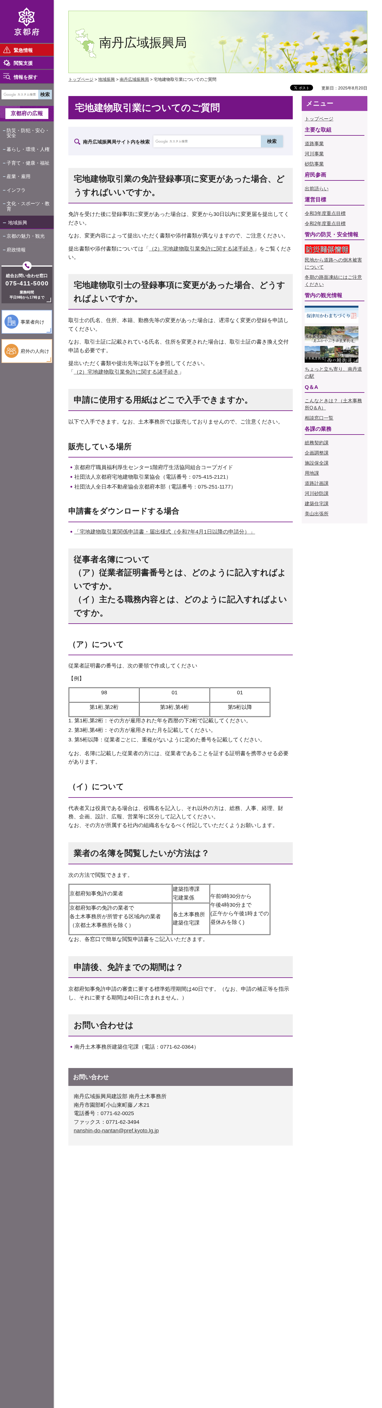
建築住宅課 (317, 503)
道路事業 (314, 143)
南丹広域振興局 (134, 79)
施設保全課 (317, 463)
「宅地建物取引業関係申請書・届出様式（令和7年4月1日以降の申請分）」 (164, 532)
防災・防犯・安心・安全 (28, 133)
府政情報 (16, 249)
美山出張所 (317, 513)
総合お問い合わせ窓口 (27, 275)
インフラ (16, 190)
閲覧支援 (23, 63)
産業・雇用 (18, 176)
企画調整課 (317, 452)
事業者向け (32, 321)
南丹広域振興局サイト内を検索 (116, 141)
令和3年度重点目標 (325, 213)
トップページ (80, 79)
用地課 (312, 473)
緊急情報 (23, 50)
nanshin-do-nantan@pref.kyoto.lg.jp (116, 1131)
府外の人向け (35, 351)
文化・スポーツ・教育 (28, 206)
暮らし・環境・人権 (28, 149)
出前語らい (317, 188)
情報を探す (26, 77)
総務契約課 (317, 442)
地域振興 (17, 222)
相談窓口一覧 (319, 418)
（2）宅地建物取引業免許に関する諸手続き (201, 249)
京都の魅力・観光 (26, 236)
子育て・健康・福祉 (28, 163)
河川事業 (314, 153)
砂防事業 (314, 163)
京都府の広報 (27, 113)
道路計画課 (317, 483)
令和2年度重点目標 (325, 223)
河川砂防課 (317, 493)
